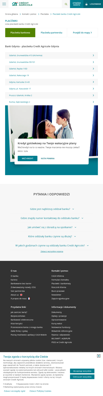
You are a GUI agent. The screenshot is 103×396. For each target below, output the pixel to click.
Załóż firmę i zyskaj (19, 331)
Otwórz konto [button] (77, 4)
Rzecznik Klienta (59, 287)
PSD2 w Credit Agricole (62, 342)
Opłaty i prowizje (59, 316)
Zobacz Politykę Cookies (40, 391)
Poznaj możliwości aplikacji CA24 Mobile (29, 334)
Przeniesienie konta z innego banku (27, 327)
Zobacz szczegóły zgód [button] (14, 391)
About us (15, 294)
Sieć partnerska (18, 291)
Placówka (45, 14)
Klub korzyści (17, 323)
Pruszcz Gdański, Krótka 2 (20, 95)
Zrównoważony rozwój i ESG (23, 287)
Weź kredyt (27, 158)
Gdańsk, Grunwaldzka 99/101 (22, 62)
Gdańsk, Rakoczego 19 (19, 75)
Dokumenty (57, 312)
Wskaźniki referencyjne (62, 331)
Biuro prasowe (58, 291)
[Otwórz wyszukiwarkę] (66, 4)
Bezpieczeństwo (18, 316)
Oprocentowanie (59, 319)
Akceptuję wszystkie (82, 371)
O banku (14, 276)
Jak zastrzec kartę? (19, 312)
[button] (99, 356)
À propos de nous (19, 298)
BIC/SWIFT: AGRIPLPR (61, 338)
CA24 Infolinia (58, 276)
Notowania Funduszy (61, 327)
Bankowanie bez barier (21, 283)
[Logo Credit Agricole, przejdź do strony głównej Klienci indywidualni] (22, 4)
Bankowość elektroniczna (22, 319)
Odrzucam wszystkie (82, 377)
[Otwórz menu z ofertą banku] (4, 4)
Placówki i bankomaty (61, 283)
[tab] (20, 32)
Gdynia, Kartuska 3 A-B (19, 82)
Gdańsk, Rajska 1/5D (18, 68)
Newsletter (56, 294)
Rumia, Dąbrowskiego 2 (19, 102)
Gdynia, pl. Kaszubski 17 (20, 88)
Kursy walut (57, 323)
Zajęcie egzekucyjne (60, 298)
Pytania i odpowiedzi (61, 334)
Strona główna (12, 14)
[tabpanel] (51, 78)
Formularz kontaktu (60, 279)
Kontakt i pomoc (29, 14)
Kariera (14, 279)
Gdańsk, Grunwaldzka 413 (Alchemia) (25, 55)
